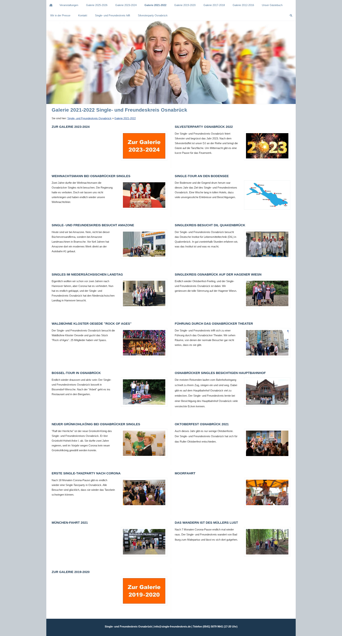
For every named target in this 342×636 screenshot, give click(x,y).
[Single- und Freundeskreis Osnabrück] (51, 5)
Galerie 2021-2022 (125, 118)
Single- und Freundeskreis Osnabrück (89, 118)
